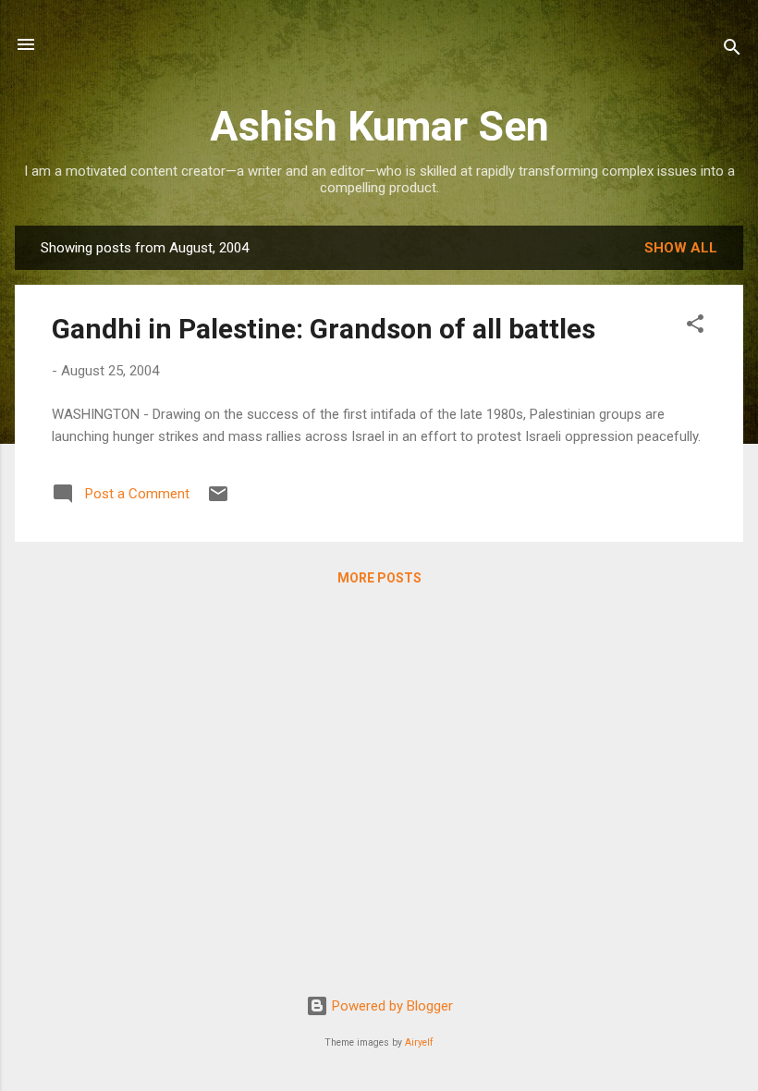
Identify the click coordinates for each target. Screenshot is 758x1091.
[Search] (732, 50)
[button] (695, 327)
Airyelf (419, 1042)
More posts (379, 577)
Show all (680, 247)
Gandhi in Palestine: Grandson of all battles (323, 329)
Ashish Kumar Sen (379, 126)
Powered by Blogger (390, 1006)
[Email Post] (218, 500)
